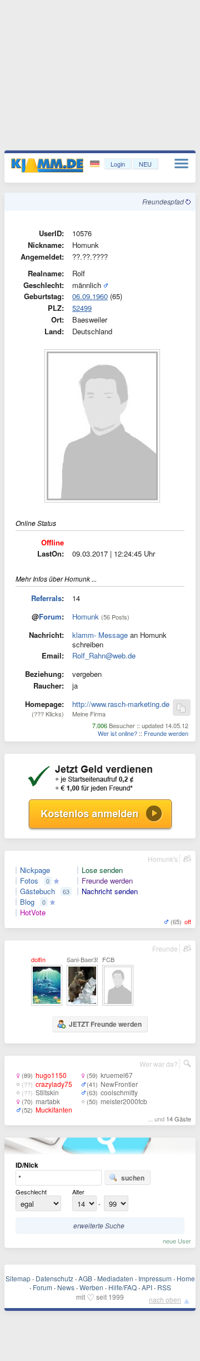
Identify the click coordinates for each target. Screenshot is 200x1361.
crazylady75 (54, 1084)
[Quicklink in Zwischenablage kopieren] (181, 708)
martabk (48, 1101)
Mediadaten (115, 1278)
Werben (91, 1287)
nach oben (165, 1299)
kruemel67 (117, 1075)
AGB (85, 1278)
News (65, 1287)
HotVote (33, 912)
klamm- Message (100, 635)
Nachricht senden (110, 891)
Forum (50, 616)
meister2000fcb (124, 1101)
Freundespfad (164, 201)
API (147, 1287)
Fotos (29, 880)
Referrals (46, 598)
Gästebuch (37, 891)
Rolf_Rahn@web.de (104, 655)
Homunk (85, 616)
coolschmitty (119, 1092)
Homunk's (163, 859)
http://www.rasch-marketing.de (120, 704)
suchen (132, 1178)
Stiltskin (47, 1092)
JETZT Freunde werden (105, 1024)
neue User (177, 1240)
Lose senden (102, 870)
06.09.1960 (90, 296)
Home (186, 1278)
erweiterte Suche (98, 1225)
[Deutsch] (96, 164)
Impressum (155, 1278)
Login (118, 163)
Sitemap (18, 1278)
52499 (82, 308)
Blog (27, 901)
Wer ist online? (117, 733)
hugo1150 (51, 1075)
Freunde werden (166, 733)
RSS (164, 1287)
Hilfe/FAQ (122, 1287)
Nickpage (35, 870)
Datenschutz (54, 1278)
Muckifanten (54, 1109)
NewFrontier (119, 1084)
